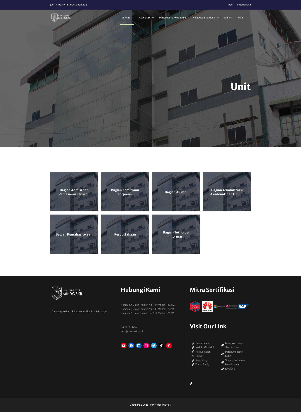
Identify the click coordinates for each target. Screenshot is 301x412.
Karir (240, 17)
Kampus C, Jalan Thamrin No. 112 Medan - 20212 (148, 313)
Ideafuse (230, 368)
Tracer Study (202, 364)
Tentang (125, 17)
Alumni (228, 17)
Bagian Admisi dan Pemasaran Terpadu (74, 192)
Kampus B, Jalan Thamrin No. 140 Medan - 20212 (148, 309)
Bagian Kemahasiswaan (74, 234)
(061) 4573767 (57, 4)
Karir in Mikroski (204, 347)
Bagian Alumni (176, 192)
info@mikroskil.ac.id (77, 4)
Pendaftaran (202, 343)
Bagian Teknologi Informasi (176, 234)
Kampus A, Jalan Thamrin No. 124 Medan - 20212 (148, 304)
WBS (230, 4)
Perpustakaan (125, 234)
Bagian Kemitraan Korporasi (125, 192)
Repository (201, 360)
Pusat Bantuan (243, 4)
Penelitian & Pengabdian (173, 17)
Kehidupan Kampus (204, 17)
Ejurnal (199, 356)
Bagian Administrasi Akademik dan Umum (227, 192)
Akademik (144, 17)
